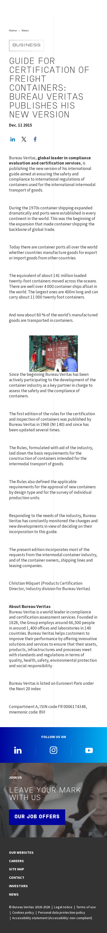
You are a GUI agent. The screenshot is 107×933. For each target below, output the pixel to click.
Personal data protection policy (61, 912)
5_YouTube (89, 750)
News (25, 30)
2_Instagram (53, 750)
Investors (18, 886)
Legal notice (63, 907)
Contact (16, 877)
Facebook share (35, 139)
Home (13, 30)
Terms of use (86, 907)
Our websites (21, 852)
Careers (16, 861)
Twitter (24, 139)
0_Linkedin (18, 750)
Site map (16, 869)
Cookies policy (23, 912)
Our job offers (37, 817)
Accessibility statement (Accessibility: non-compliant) (52, 918)
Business (26, 45)
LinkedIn (12, 139)
